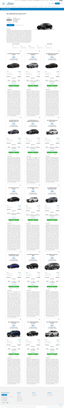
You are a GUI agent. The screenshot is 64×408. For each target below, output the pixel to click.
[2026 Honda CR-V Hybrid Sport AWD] (52, 199)
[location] (37, 0)
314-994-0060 (35, 0)
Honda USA (34, 406)
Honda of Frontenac (3, 406)
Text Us (17, 87)
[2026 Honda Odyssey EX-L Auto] (52, 266)
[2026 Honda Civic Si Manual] (14, 199)
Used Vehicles (19, 395)
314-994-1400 (24, 0)
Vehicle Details (14, 150)
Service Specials (34, 395)
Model (30, 46)
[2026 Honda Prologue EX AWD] (52, 334)
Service (33, 392)
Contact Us (5, 394)
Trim (37, 46)
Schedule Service (34, 394)
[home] (52, 3)
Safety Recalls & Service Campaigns (26, 406)
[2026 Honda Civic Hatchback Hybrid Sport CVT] (33, 132)
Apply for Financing (50, 394)
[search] (53, 3)
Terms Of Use (11, 406)
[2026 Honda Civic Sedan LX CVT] (14, 65)
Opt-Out (32, 406)
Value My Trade (49, 395)
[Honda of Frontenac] (8, 3)
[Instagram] (60, 0)
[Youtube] (62, 0)
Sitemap (14, 406)
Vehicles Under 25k (19, 400)
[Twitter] (61, 0)
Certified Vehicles (19, 398)
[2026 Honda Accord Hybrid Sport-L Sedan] (14, 266)
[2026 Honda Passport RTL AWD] (14, 334)
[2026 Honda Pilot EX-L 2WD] (33, 266)
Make (21, 46)
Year (12, 46)
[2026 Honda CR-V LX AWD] (33, 199)
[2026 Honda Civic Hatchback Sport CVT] (14, 132)
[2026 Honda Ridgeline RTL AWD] (33, 334)
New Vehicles (19, 394)
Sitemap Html (17, 406)
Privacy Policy (8, 406)
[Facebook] (59, 0)
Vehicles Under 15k (19, 399)
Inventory (19, 392)
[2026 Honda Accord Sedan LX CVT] (52, 132)
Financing (49, 392)
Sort (45, 46)
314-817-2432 (30, 0)
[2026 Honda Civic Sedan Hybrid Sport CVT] (52, 65)
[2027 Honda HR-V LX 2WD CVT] (33, 65)
